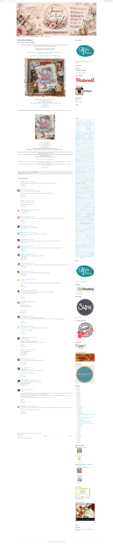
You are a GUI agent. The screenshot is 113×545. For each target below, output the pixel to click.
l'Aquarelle (82, 209)
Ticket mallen (79, 248)
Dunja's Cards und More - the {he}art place (85, 464)
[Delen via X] (35, 172)
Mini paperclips (43, 106)
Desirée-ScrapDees (24, 209)
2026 (78, 387)
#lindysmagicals (77, 139)
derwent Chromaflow (87, 174)
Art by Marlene (89, 153)
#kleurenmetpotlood (79, 138)
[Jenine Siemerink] (76, 100)
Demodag (76, 174)
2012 (78, 404)
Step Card (89, 245)
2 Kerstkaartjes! (80, 424)
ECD (92, 184)
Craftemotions (78, 170)
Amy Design (89, 152)
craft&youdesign (83, 169)
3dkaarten (91, 149)
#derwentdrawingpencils (88, 127)
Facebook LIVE (78, 188)
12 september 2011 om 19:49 (29, 254)
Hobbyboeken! (47, 36)
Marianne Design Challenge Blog (83, 467)
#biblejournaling (92, 122)
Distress (76, 179)
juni (78, 429)
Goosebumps (82, 194)
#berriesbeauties (85, 122)
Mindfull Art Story (83, 218)
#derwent (91, 126)
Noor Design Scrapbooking (84, 224)
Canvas (84, 163)
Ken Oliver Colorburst (91, 205)
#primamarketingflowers (79, 146)
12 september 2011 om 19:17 (28, 216)
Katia (76, 205)
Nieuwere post (20, 436)
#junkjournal (84, 137)
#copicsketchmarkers (88, 125)
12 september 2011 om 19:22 (28, 225)
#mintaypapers (84, 141)
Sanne (22, 216)
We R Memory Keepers (83, 254)
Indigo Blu (77, 200)
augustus (79, 426)
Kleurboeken (79, 207)
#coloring (84, 124)
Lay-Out (80, 210)
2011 (78, 405)
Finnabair (86, 189)
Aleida (22, 246)
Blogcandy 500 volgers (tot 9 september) (84, 421)
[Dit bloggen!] (34, 172)
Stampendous (91, 244)
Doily (77, 181)
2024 (78, 389)
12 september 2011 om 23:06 (31, 301)
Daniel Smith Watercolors (83, 173)
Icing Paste (86, 199)
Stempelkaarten (83, 245)
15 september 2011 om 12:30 (28, 389)
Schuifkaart (87, 237)
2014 (78, 401)
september (80, 411)
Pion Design (79, 231)
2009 (78, 440)
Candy (80, 163)
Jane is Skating (39, 55)
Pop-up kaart (91, 232)
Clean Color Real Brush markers (87, 165)
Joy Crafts (86, 204)
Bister (86, 157)
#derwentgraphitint (78, 128)
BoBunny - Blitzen (56, 55)
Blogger (64, 541)
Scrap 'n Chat (92, 237)
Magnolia (88, 214)
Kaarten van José (24, 290)
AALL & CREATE (81, 151)
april (78, 432)
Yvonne (22, 263)
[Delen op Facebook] (36, 172)
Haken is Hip (79, 195)
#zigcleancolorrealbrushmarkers (80, 149)
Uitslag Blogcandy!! (80, 420)
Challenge (88, 164)
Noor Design (83, 223)
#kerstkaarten (91, 137)
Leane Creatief (77, 211)
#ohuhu (91, 141)
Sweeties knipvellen (84, 247)
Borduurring (86, 159)
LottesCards (23, 337)
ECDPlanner (82, 185)
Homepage (45, 436)
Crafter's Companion (89, 170)
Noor (77, 223)
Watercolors (87, 253)
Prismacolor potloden (85, 234)
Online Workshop (91, 227)
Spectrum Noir (77, 244)
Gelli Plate (82, 193)
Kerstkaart (78, 206)
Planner (86, 231)
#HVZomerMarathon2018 (80, 135)
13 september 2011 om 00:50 (28, 326)
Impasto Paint (91, 199)
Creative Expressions (89, 172)
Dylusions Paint (88, 184)
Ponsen (86, 232)
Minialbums (89, 218)
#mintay (76, 141)
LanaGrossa (89, 209)
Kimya (82, 206)
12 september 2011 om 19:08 (29, 200)
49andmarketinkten (84, 150)
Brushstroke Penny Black (89, 160)
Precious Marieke (85, 233)
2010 (78, 439)
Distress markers (78, 180)
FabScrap (91, 187)
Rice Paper (89, 235)
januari (79, 437)
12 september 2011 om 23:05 (33, 290)
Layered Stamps (86, 210)
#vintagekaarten (83, 148)
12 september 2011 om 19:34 (29, 239)
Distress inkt (89, 179)
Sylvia (22, 389)
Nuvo (87, 225)
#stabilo (83, 147)
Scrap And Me (79, 238)
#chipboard (87, 123)
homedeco (86, 198)
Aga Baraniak (92, 151)
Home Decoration (80, 198)
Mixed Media (92, 219)
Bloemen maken (86, 158)
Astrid (22, 326)
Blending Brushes (79, 158)
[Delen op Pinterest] (37, 172)
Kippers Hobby (88, 206)
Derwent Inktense (83, 175)
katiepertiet (80, 205)
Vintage (91, 252)
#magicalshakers (85, 139)
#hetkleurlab (77, 134)
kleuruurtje (77, 208)
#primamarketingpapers (89, 146)
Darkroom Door (91, 173)
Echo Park (87, 185)
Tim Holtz (84, 248)
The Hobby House (91, 247)
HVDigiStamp (91, 198)
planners (89, 231)
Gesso (87, 193)
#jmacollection (77, 137)
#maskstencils (91, 140)
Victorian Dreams (86, 252)
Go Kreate (77, 194)
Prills (90, 233)
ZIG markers (82, 257)
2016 (78, 398)
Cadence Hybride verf (81, 162)
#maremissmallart (84, 140)
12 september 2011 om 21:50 (28, 271)
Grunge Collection (88, 194)
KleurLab (91, 207)
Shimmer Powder (78, 242)
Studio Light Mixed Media (85, 246)
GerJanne (22, 279)
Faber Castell (85, 187)
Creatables (92, 171)
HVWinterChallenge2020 (79, 199)
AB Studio (87, 151)
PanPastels (85, 228)
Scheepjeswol (77, 237)
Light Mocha (51, 103)
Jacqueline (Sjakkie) (24, 380)
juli (78, 428)
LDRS (91, 210)
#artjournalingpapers (78, 122)
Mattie (83, 217)
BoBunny (92, 158)
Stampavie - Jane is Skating (82, 418)
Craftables (90, 169)
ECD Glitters (77, 185)
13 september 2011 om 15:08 (29, 358)
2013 (78, 402)
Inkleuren (82, 200)
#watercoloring (90, 148)
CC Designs (83, 164)
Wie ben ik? (24, 36)
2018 (78, 395)
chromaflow (92, 164)
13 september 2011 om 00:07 (28, 316)
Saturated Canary (88, 236)
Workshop (92, 255)
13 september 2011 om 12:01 (31, 337)
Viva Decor (77, 253)
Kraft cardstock (87, 208)
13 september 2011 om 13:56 (29, 349)
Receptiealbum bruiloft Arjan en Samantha (84, 417)
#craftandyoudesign (78, 126)
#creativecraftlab (85, 126)
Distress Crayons (82, 179)
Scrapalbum (85, 238)
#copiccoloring (90, 124)
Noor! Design (82, 225)
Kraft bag (81, 208)
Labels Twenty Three (51, 99)
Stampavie (28, 173)
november (79, 408)
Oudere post (70, 436)
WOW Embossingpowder (87, 256)
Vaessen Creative (78, 252)
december (79, 407)
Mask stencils (79, 217)
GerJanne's (79, 455)
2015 (78, 399)
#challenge (83, 123)
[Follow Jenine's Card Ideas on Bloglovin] (81, 70)
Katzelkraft (85, 205)
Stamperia (77, 245)
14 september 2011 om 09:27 (33, 380)
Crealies (77, 171)
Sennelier (92, 239)
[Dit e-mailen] (32, 172)
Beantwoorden (23, 185)
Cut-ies (76, 173)
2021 (78, 390)
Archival (83, 153)
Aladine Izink (78, 152)
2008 (78, 442)
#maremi (91, 139)
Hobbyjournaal (78, 196)
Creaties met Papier (80, 172)
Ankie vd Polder (23, 232)
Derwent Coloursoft (23, 173)
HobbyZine (92, 197)
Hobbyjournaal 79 (80, 413)
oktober (79, 410)
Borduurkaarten (78, 159)
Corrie (22, 189)
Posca (76, 233)
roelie (22, 367)
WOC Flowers (86, 255)
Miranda (22, 254)
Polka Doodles (81, 232)
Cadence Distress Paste (85, 161)
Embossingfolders (78, 187)
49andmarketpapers (91, 150)
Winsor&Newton (79, 255)
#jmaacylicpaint (89, 136)
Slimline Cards (85, 243)
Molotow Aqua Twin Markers (82, 220)
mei (78, 431)
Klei (93, 206)
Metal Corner (45, 104)
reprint (85, 235)
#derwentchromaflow (78, 127)
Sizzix (91, 242)
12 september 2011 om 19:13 (33, 209)
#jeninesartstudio (90, 135)
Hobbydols (91, 195)
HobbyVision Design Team (85, 197)
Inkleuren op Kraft (89, 200)
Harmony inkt (86, 195)
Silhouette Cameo (85, 242)
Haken (42, 36)
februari (79, 435)
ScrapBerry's (90, 238)
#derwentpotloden (88, 128)
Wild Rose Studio (91, 254)
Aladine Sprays (84, 152)
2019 (78, 393)
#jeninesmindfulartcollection (79, 136)
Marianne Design (90, 215)
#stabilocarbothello (90, 147)
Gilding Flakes (91, 193)
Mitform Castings (85, 219)
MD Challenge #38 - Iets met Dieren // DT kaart (85, 423)
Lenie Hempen (23, 301)
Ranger (81, 235)
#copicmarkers (77, 125)
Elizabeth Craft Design (89, 186)
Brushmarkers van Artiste (79, 160)
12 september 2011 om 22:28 (30, 279)
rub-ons (81, 236)
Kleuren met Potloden (85, 207)
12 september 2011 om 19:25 (32, 232)
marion (22, 239)
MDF (86, 217)
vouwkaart (82, 253)
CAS (79, 164)
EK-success (91, 185)
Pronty (92, 234)
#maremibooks (77, 140)
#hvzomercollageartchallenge (87, 134)
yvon (21, 271)
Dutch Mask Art (81, 184)
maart (79, 434)
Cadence (77, 161)
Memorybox (77, 218)
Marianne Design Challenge (82, 216)
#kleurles (91, 138)
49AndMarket (77, 150)
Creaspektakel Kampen (85, 171)
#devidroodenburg (78, 129)
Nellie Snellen (91, 220)
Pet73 (22, 225)
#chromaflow (92, 123)
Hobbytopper (86, 196)
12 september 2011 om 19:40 (28, 246)
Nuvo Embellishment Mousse (83, 226)
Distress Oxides (85, 180)
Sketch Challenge (78, 243)
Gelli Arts (77, 193)
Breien (92, 159)
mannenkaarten (83, 215)
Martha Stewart (92, 216)
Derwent (81, 174)
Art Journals (80, 154)
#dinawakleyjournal (89, 129)
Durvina (22, 358)
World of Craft (79, 256)
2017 (78, 396)
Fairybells (84, 188)
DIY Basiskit (92, 180)
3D (87, 149)
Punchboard (77, 235)
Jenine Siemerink (78, 99)
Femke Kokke (89, 188)
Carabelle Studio (88, 163)
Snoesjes (91, 243)
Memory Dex (91, 217)
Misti (81, 219)
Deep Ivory (41, 103)
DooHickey (88, 181)
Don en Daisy (82, 181)
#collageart (79, 124)
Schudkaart (82, 237)
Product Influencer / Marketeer (33, 36)
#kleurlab (86, 138)
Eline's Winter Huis (78, 186)
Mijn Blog (19, 36)
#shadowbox (77, 147)
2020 (78, 392)
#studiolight (77, 148)
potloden (80, 233)
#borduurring (78, 123)
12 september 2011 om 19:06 (29, 181)
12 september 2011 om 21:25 (29, 263)
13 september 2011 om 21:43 (28, 367)
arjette (22, 316)
